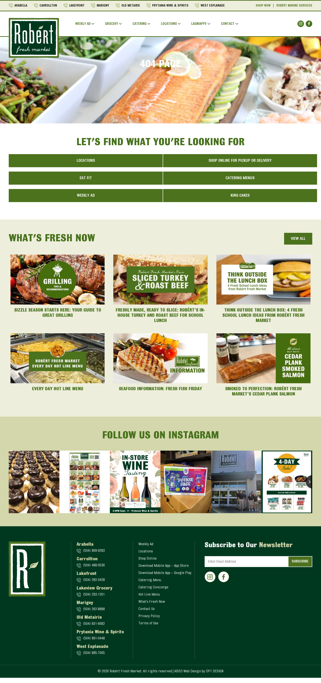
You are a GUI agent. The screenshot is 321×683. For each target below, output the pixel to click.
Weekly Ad (83, 24)
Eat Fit (86, 178)
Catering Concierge (153, 587)
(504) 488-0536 (94, 565)
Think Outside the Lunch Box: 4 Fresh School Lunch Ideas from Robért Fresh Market (263, 315)
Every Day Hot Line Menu (57, 389)
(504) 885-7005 (94, 653)
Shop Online (147, 559)
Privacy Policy (149, 616)
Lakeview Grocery (94, 588)
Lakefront (77, 5)
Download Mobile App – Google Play (165, 573)
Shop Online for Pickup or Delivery (240, 160)
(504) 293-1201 (94, 595)
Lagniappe (199, 24)
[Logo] (34, 37)
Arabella (20, 5)
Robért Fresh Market (126, 671)
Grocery (111, 24)
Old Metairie (130, 5)
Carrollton (48, 5)
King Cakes (240, 195)
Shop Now (263, 5)
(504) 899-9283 (94, 551)
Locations (169, 24)
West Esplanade (213, 5)
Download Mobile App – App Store (163, 566)
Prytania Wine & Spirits (170, 5)
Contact (228, 24)
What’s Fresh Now (151, 602)
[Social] (300, 23)
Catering (140, 24)
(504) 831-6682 (94, 624)
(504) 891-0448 (94, 638)
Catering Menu (149, 580)
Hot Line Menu (149, 595)
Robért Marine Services (294, 5)
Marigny (103, 5)
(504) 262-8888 (94, 609)
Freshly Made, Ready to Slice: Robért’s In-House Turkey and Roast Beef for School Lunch (160, 315)
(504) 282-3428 (94, 580)
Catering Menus (240, 178)
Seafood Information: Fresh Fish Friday (160, 389)
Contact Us (146, 609)
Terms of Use (148, 623)
